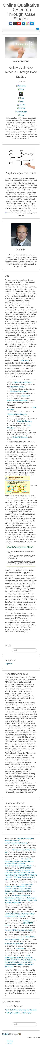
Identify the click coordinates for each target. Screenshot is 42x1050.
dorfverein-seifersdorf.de (14, 944)
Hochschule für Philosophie (17, 400)
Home (9, 1043)
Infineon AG (25, 396)
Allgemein (9, 664)
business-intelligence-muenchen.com (18, 930)
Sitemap (10, 1041)
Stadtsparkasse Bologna (19, 391)
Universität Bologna (17, 387)
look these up (28, 921)
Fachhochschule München (22, 382)
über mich (24, 360)
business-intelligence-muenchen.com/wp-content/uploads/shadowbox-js (19, 840)
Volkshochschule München (17, 414)
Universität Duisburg (24, 421)
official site (20, 948)
